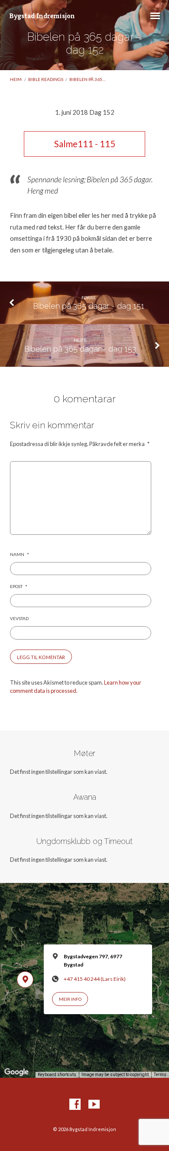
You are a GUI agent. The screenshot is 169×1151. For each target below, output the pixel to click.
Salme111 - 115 (84, 144)
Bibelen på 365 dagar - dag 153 (80, 348)
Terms (160, 1074)
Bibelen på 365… (87, 79)
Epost (18, 586)
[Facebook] (75, 1104)
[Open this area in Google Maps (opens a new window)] (16, 1072)
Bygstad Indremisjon (42, 15)
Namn (19, 554)
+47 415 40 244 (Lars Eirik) (95, 979)
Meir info (70, 999)
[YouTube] (94, 1104)
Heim (16, 79)
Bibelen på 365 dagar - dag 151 (88, 305)
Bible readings (45, 79)
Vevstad (19, 618)
